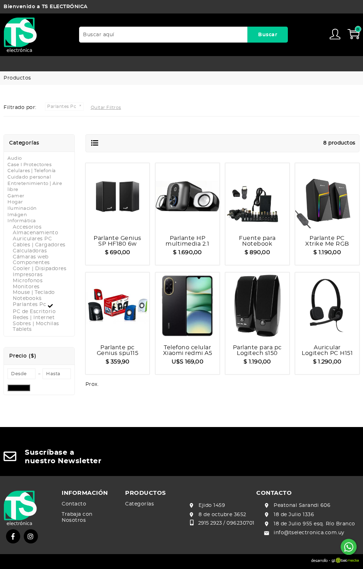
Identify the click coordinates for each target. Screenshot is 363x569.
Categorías (139, 504)
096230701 (241, 523)
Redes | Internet (34, 317)
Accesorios (27, 227)
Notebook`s (27, 298)
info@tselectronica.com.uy (309, 532)
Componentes (31, 262)
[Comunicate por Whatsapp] (349, 547)
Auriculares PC (32, 238)
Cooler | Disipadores (39, 268)
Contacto (74, 504)
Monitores (26, 286)
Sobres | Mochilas (36, 323)
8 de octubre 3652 (222, 514)
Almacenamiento (35, 232)
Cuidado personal (29, 177)
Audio (14, 158)
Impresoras (28, 274)
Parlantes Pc (30, 304)
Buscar (267, 34)
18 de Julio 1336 (294, 514)
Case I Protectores (29, 165)
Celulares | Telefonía (31, 171)
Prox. (92, 384)
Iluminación (22, 208)
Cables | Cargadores (39, 244)
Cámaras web (31, 257)
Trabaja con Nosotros (77, 517)
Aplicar (18, 387)
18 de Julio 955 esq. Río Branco (314, 523)
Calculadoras (30, 250)
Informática (21, 221)
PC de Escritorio (34, 311)
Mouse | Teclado (34, 292)
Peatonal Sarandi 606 (302, 505)
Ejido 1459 (212, 505)
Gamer (15, 196)
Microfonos (28, 280)
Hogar (15, 202)
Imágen (17, 215)
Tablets (22, 329)
